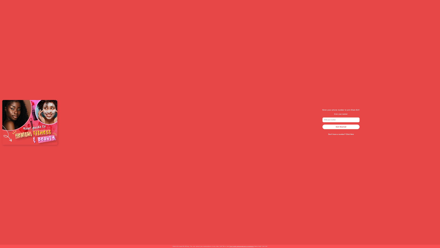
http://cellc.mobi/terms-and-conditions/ (242, 246)
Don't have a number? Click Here (341, 134)
